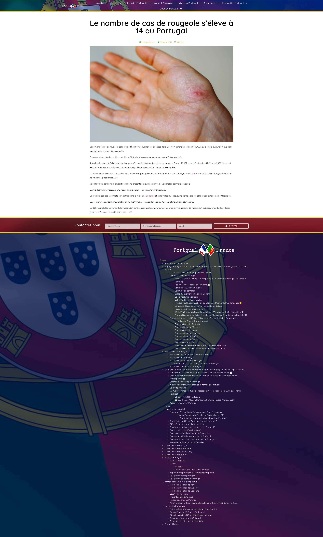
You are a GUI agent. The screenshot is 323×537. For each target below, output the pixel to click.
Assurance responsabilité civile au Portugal (189, 354)
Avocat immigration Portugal (183, 403)
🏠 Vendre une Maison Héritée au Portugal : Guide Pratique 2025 (205, 400)
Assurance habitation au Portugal (185, 366)
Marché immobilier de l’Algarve (184, 487)
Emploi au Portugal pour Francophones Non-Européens (196, 412)
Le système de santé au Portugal (185, 478)
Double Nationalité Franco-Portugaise (187, 512)
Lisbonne (195, 173)
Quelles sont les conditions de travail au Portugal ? (193, 439)
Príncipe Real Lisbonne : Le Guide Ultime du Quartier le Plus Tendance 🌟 (208, 303)
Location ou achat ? (179, 494)
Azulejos (179, 466)
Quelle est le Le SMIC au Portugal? (185, 430)
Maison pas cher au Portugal (183, 500)
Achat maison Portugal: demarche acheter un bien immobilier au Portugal (204, 503)
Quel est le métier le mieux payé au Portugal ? (191, 436)
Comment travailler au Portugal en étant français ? (193, 421)
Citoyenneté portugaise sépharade (186, 518)
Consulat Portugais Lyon (176, 445)
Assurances (210, 3)
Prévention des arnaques (181, 497)
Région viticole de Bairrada (187, 324)
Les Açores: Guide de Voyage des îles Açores (190, 272)
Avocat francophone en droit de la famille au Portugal (195, 384)
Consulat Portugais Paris (176, 454)
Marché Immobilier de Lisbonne (184, 491)
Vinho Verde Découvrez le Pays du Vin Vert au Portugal (200, 345)
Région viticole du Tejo (185, 342)
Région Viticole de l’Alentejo (187, 327)
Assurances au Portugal (176, 351)
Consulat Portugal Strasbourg (178, 451)
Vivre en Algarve (177, 460)
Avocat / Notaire (163, 3)
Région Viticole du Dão (185, 339)
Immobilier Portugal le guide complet (182, 481)
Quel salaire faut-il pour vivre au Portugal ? (189, 433)
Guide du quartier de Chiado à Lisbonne (193, 293)
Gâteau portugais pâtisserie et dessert (192, 469)
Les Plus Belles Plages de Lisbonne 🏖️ (192, 284)
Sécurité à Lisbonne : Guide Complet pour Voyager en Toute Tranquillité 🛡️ (209, 312)
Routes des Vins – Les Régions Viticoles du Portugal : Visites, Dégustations (204, 318)
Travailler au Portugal (106, 3)
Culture (173, 463)
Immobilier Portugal (233, 3)
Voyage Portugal (169, 8)
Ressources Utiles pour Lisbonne (190, 309)
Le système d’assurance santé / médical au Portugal (194, 363)
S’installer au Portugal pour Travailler (187, 442)
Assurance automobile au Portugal (186, 360)
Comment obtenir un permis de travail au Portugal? (203, 418)
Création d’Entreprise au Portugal (185, 381)
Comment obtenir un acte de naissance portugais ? (193, 509)
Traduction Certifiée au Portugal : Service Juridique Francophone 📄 (201, 372)
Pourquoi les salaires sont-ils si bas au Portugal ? (192, 427)
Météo (167, 406)
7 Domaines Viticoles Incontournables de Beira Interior (200, 348)
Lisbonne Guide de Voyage (182, 275)
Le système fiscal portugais (182, 475)
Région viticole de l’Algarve (187, 330)
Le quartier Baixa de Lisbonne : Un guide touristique (198, 306)
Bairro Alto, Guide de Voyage (188, 287)
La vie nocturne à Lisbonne (187, 297)
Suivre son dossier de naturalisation (186, 521)
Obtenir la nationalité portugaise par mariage (191, 515)
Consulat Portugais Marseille (178, 448)
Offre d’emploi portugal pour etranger (187, 424)
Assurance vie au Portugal (182, 357)
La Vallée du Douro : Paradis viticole (191, 321)
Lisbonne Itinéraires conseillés (188, 300)
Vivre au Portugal (188, 3)
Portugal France (172, 524)
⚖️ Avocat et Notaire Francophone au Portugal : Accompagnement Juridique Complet (205, 369)
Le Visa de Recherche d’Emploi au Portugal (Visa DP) (199, 415)
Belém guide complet (185, 290)
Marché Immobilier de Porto (183, 484)
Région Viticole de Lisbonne (187, 333)
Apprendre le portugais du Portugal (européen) (192, 472)
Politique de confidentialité (177, 263)
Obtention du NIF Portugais (187, 397)
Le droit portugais (178, 387)
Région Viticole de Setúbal (187, 336)
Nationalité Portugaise (136, 3)
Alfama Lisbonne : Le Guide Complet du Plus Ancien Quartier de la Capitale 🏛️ (211, 315)
